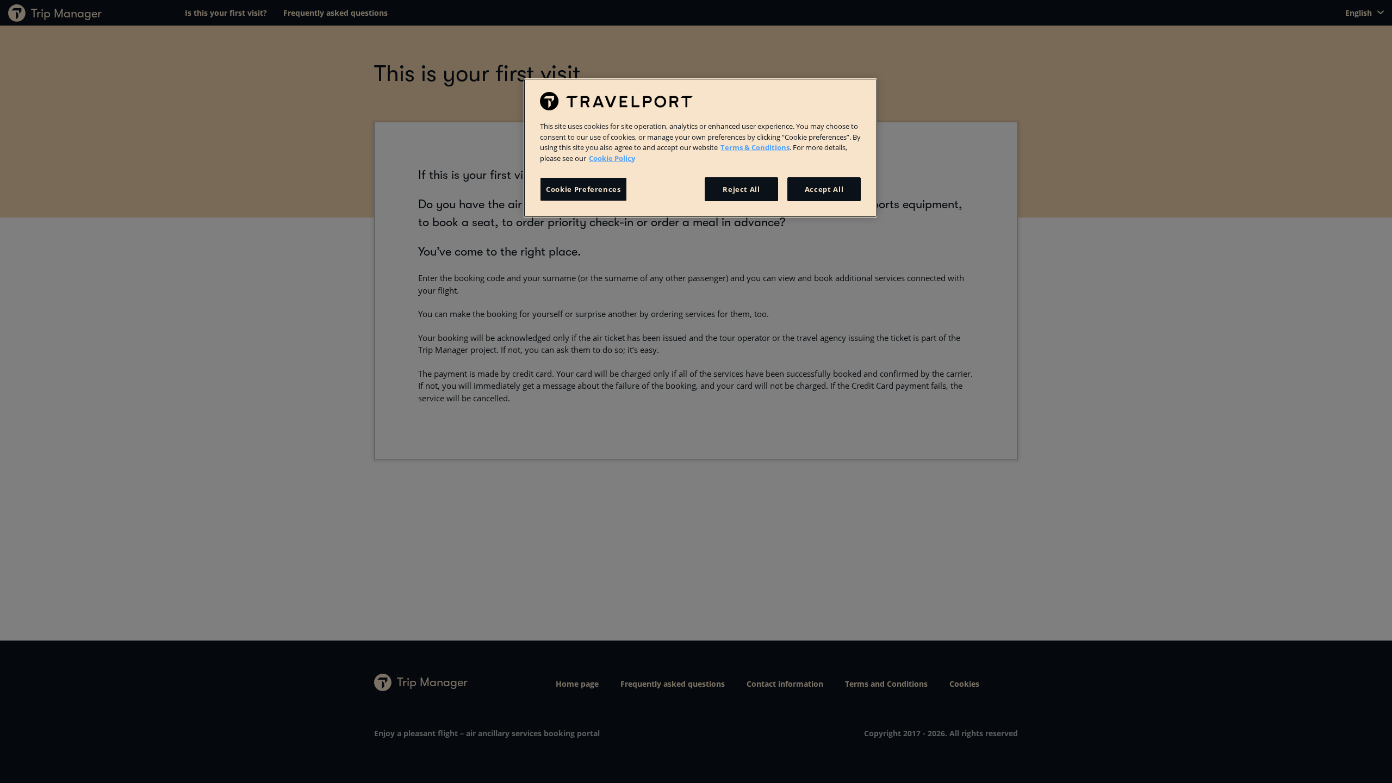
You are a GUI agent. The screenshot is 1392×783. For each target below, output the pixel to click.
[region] (700, 147)
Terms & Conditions (755, 147)
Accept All (824, 189)
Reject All (741, 189)
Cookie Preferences (583, 189)
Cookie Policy (612, 158)
